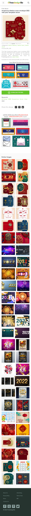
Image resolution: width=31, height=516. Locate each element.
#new (25, 99)
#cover (22, 99)
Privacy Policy (6, 495)
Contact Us (6, 501)
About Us (5, 492)
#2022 (9, 99)
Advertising (19, 492)
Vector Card (20, 45)
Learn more (15, 57)
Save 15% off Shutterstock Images (19, 62)
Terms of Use (20, 495)
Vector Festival (12, 45)
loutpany (13, 43)
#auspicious (15, 99)
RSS (17, 498)
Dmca (4, 498)
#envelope (4, 99)
